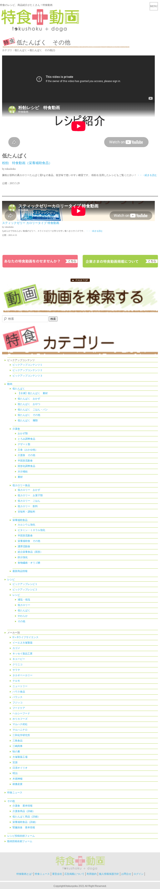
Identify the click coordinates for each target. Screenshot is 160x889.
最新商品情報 (20, 571)
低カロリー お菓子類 (30, 495)
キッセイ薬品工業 (22, 653)
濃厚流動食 (24, 546)
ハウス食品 (18, 691)
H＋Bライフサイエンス (25, 637)
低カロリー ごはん (29, 500)
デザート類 (24, 444)
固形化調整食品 (26, 466)
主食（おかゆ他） (28, 449)
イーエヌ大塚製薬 (22, 642)
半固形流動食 (25, 460)
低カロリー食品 (21, 485)
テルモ (16, 680)
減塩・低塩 (24, 599)
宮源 (15, 762)
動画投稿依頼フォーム (19, 841)
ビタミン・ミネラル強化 (31, 530)
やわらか (23, 615)
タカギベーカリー (22, 675)
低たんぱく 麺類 (28, 420)
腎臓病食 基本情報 (23, 827)
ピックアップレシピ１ (25, 584)
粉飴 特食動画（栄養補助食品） (27, 163)
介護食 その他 (26, 455)
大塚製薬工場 (20, 756)
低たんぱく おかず (29, 398)
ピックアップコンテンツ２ (27, 370)
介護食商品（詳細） (23, 811)
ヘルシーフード (21, 713)
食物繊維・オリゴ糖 (29, 562)
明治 (15, 773)
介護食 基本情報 (22, 805)
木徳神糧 (17, 778)
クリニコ (17, 664)
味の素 (16, 751)
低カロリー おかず (29, 489)
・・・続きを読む (146, 175)
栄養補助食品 (20, 520)
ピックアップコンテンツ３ (27, 375)
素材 (20, 476)
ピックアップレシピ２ (25, 589)
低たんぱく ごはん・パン (33, 409)
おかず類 (23, 433)
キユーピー (18, 659)
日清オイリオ (20, 767)
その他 (21, 621)
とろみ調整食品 (26, 438)
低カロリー (24, 605)
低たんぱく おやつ (29, 404)
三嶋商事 (17, 746)
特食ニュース (14, 792)
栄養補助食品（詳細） (25, 822)
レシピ (11, 579)
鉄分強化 (23, 557)
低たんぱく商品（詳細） (26, 816)
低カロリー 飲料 (28, 506)
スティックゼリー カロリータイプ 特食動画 (30, 223)
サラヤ (16, 669)
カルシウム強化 (26, 524)
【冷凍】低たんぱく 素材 (33, 393)
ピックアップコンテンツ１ (27, 364)
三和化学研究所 (21, 735)
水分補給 (23, 471)
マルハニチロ (20, 729)
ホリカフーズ (20, 718)
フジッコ (17, 702)
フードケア (18, 708)
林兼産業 (17, 784)
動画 (9, 384)
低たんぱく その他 (29, 415)
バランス (17, 697)
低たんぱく (18, 388)
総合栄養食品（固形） (30, 551)
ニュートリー (20, 686)
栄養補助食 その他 (29, 541)
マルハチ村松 (20, 724)
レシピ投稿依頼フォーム (21, 835)
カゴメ (16, 648)
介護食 (16, 428)
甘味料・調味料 (26, 511)
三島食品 (17, 740)
